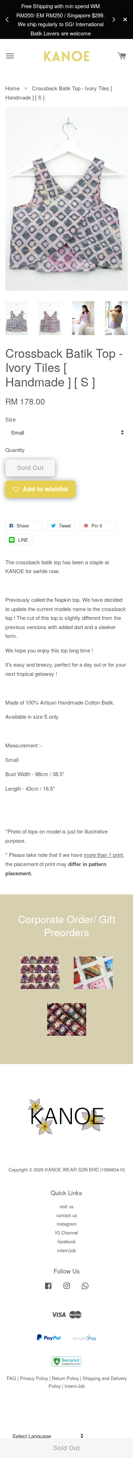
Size (10, 419)
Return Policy (65, 1378)
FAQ (11, 1378)
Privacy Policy (34, 1378)
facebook (66, 1241)
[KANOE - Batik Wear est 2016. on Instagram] (67, 1288)
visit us (66, 1206)
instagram (67, 1223)
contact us (66, 1215)
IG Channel (66, 1232)
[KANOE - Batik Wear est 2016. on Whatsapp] (85, 1288)
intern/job (66, 1250)
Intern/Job (75, 1386)
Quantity (15, 449)
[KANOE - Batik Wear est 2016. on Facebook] (48, 1288)
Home (12, 88)
